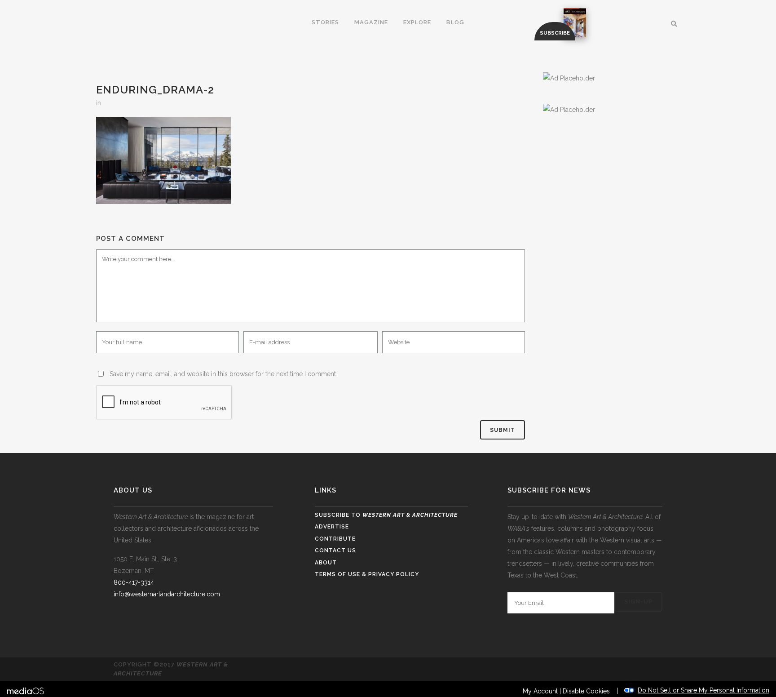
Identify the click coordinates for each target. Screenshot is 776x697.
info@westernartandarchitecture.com (167, 594)
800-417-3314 (134, 582)
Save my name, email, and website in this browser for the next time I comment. (223, 373)
